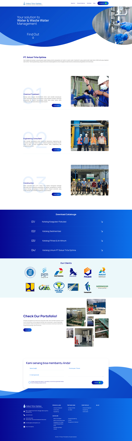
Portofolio (89, 3)
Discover (27, 330)
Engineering (56, 411)
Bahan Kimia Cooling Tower (59, 420)
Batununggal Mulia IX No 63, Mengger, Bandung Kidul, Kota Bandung (37, 411)
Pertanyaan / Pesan (74, 368)
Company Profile (71, 408)
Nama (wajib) (33, 368)
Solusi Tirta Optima (30, 426)
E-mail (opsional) (34, 375)
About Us (73, 3)
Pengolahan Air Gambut (73, 422)
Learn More (56, 105)
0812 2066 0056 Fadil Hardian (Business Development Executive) (36, 419)
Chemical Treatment (58, 408)
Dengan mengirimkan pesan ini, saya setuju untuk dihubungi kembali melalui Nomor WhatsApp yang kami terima (47, 382)
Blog (94, 3)
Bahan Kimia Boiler (57, 418)
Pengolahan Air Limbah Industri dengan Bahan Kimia (58, 424)
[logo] (33, 406)
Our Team (70, 409)
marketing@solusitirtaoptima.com (33, 422)
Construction (56, 409)
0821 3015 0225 (29, 415)
